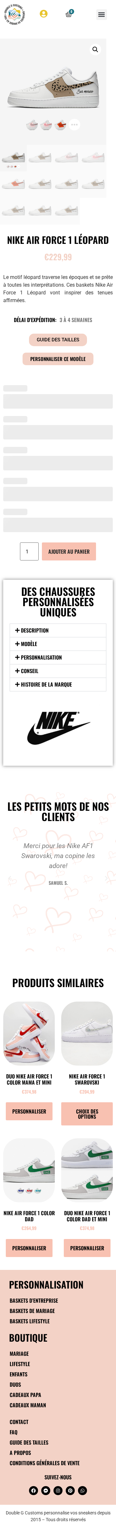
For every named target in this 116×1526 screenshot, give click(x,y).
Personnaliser (29, 1111)
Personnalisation (41, 657)
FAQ (13, 1432)
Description (35, 630)
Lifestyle (20, 1364)
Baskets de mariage (32, 1311)
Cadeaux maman (28, 1405)
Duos (15, 1384)
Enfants (18, 1374)
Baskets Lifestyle (30, 1321)
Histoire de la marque (46, 684)
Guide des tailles (29, 1442)
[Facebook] (33, 1490)
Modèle (29, 644)
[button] (101, 14)
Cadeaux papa (25, 1395)
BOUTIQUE (28, 1337)
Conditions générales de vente (45, 1463)
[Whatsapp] (82, 1490)
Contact (19, 1422)
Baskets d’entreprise (34, 1300)
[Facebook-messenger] (45, 1490)
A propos (20, 1453)
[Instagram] (58, 1490)
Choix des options (87, 1113)
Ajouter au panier (69, 551)
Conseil (29, 671)
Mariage (19, 1353)
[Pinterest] (70, 1490)
